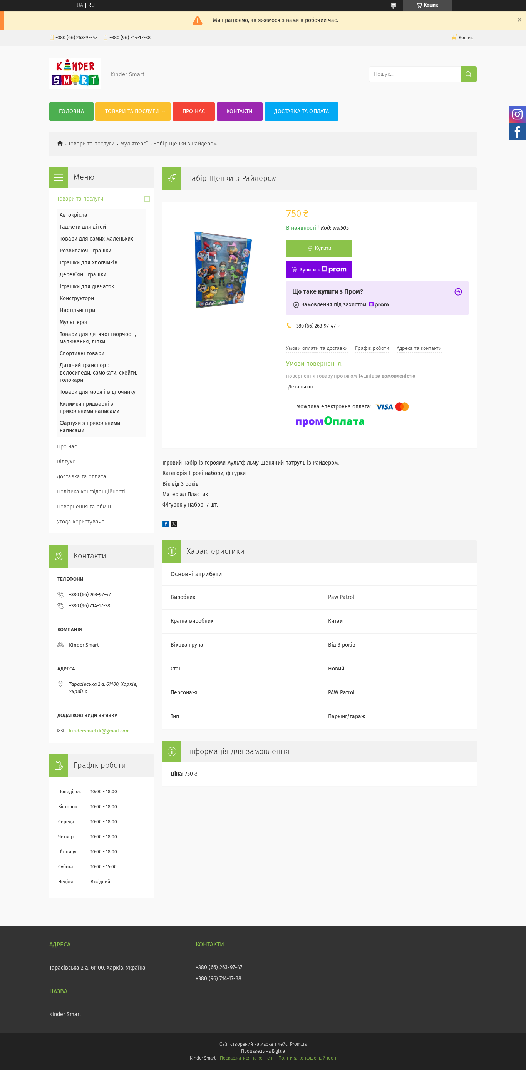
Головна (71, 111)
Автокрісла (73, 215)
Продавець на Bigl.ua (263, 1051)
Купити (323, 248)
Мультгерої (134, 144)
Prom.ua (298, 1044)
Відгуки (66, 462)
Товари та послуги (132, 111)
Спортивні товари (82, 353)
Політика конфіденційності (91, 492)
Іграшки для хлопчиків (88, 263)
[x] (174, 525)
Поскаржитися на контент (247, 1058)
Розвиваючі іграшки (85, 251)
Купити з (310, 270)
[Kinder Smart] (75, 87)
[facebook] (165, 525)
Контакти (239, 111)
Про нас (194, 111)
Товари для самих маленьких (96, 239)
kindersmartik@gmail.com (99, 731)
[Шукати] (469, 74)
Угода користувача (81, 522)
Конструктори (77, 298)
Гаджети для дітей (83, 227)
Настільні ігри (77, 310)
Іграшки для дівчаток (87, 286)
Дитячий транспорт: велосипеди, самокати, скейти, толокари (98, 373)
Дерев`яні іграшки (83, 275)
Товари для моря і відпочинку (98, 392)
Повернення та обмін (84, 507)
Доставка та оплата (301, 111)
